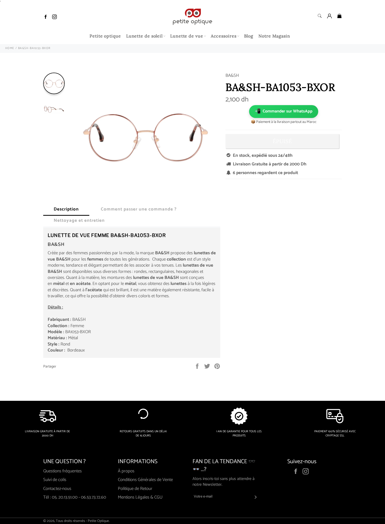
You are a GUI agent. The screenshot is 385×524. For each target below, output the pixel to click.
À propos (126, 471)
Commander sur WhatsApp (283, 111)
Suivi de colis (54, 479)
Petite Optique (98, 521)
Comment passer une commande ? (139, 209)
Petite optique (105, 36)
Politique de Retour (135, 488)
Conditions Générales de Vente (145, 479)
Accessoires (223, 36)
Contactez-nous (57, 488)
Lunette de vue (186, 36)
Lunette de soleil (144, 36)
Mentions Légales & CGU (140, 497)
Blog (249, 36)
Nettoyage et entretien (79, 220)
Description (66, 209)
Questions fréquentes (62, 471)
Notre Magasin (274, 36)
